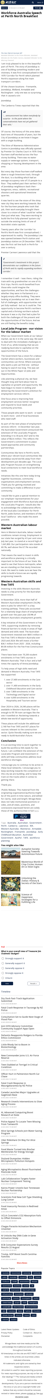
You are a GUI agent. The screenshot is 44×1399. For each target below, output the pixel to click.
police (5, 1277)
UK (32, 1286)
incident (13, 1319)
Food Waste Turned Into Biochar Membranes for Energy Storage (18, 1150)
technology (6, 1298)
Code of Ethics (29, 1329)
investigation (26, 1298)
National (4, 8)
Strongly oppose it (14, 973)
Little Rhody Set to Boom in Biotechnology (15, 1046)
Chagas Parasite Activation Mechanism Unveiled (21, 1227)
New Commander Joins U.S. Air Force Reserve (20, 1056)
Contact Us (27, 1333)
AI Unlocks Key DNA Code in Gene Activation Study (18, 1237)
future (20, 1311)
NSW (30, 1277)
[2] (16, 1376)
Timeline (5, 991)
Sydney (28, 1311)
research (23, 1277)
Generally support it (15, 963)
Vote (7, 983)
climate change (8, 1315)
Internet (5, 1319)
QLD (4, 1311)
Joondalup (31, 831)
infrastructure (7, 1294)
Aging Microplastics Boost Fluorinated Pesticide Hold (21, 1170)
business (17, 1286)
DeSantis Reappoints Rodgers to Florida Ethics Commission (22, 1036)
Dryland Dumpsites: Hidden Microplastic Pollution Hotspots (17, 1160)
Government (35, 822)
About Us (38, 1333)
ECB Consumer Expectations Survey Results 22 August (19, 1246)
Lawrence (23, 825)
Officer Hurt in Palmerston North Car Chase (20, 1075)
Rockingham (7, 831)
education (29, 1294)
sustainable (7, 1307)
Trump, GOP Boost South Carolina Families (19, 1255)
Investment (19, 1294)
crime (24, 1303)
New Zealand (18, 1307)
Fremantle (20, 831)
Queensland (7, 1286)
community (37, 1273)
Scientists (11, 1311)
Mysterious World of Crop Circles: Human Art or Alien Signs (32, 864)
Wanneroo (25, 828)
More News (22, 1263)
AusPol (18, 837)
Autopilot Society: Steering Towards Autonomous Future (31, 851)
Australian (23, 822)
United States (7, 1303)
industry (16, 1298)
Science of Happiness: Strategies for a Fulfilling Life (29, 898)
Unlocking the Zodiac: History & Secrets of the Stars (31, 881)
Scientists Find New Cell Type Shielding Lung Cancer (21, 1198)
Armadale (36, 828)
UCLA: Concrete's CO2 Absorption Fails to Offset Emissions (21, 1217)
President (37, 1311)
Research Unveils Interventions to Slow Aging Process (21, 1103)
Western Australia (10, 828)
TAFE (25, 837)
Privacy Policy (6, 1333)
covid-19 (5, 1290)
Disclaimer (5, 1336)
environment (24, 1281)
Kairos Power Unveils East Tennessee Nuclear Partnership (20, 1189)
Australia (11, 822)
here (36, 810)
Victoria (37, 1277)
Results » (33, 983)
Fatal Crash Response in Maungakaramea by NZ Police (16, 1084)
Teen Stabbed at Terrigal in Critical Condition (19, 1066)
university (26, 1273)
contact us (31, 1393)
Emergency (33, 1303)
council (26, 1286)
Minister (34, 1281)
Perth (4, 825)
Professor (6, 1281)
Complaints (28, 1336)
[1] (14, 1376)
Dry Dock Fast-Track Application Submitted (17, 999)
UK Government (31, 1307)
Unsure (8, 978)
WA (31, 825)
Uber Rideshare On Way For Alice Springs (18, 1141)
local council (15, 1290)
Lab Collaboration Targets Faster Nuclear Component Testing (18, 1180)
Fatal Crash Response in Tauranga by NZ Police (22, 1009)
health (15, 1281)
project (17, 1303)
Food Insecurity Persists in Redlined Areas (19, 1207)
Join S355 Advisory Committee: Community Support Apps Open (17, 1027)
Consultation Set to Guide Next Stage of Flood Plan (22, 1018)
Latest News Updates (10, 1329)
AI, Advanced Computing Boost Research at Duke (17, 1113)
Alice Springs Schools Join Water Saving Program (21, 1132)
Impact (26, 1315)
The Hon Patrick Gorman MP (11, 53)
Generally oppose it (14, 968)
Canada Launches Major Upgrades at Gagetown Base (20, 1093)
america (18, 1315)
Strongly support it (14, 958)
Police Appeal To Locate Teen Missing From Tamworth (20, 1123)
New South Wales (29, 1290)
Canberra (12, 825)
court (34, 1315)
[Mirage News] (8, 2)
